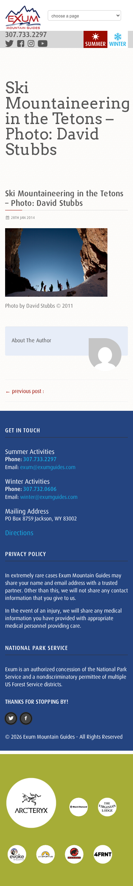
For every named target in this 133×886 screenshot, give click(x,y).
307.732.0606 (40, 489)
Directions (19, 533)
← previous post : (24, 391)
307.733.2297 (26, 34)
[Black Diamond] (83, 806)
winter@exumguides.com (48, 497)
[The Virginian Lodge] (111, 806)
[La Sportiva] (50, 853)
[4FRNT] (107, 853)
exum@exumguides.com (47, 467)
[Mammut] (78, 853)
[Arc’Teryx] (35, 806)
